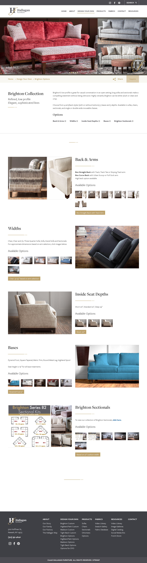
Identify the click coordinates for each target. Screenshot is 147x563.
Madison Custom (67, 529)
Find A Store (116, 535)
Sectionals (86, 529)
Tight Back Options (68, 545)
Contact (122, 11)
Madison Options (67, 542)
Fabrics (111, 11)
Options (85, 535)
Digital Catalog (117, 529)
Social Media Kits (118, 532)
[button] (10, 178)
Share (120, 78)
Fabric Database (101, 529)
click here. (117, 420)
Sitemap (96, 560)
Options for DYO (67, 548)
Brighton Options (42, 78)
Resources (133, 11)
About (72, 11)
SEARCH (130, 2)
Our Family (47, 526)
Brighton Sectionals (122, 121)
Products (101, 11)
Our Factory (48, 529)
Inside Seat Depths (90, 121)
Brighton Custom (67, 523)
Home (63, 11)
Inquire (133, 78)
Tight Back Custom (68, 532)
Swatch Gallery (101, 526)
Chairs (84, 526)
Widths (73, 121)
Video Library (100, 523)
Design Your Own (86, 11)
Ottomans (86, 532)
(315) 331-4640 (14, 537)
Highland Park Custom (69, 526)
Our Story (47, 523)
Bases (106, 121)
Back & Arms (58, 121)
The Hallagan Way (50, 532)
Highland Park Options (69, 538)
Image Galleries (117, 526)
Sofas (84, 523)
